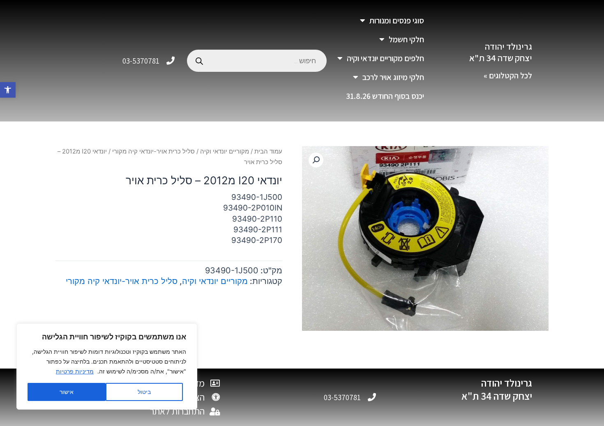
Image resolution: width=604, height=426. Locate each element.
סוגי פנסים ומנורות (396, 20)
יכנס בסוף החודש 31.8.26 (385, 96)
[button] (8, 90)
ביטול (144, 391)
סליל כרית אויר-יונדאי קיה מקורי (153, 151)
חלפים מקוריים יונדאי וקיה (385, 58)
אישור (67, 391)
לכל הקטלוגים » (508, 75)
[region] (106, 366)
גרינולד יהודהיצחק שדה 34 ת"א (500, 52)
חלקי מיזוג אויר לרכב (393, 77)
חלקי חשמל (406, 39)
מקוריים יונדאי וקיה (224, 151)
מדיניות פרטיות (75, 371)
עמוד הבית (268, 151)
